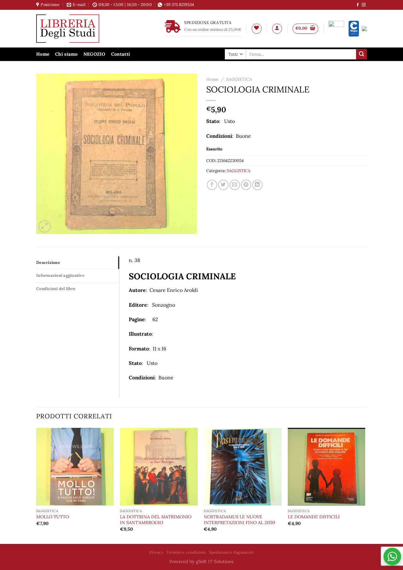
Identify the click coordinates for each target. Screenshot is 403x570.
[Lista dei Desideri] (257, 29)
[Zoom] (44, 226)
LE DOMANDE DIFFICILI (314, 517)
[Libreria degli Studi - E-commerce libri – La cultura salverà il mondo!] (75, 29)
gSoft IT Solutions (215, 561)
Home (42, 54)
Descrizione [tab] (48, 262)
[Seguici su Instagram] (364, 5)
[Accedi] (277, 29)
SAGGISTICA (239, 79)
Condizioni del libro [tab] (55, 288)
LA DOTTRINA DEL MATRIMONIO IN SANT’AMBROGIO (155, 520)
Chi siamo (66, 54)
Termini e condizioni (186, 552)
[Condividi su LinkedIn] (257, 185)
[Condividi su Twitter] (223, 185)
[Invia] (361, 54)
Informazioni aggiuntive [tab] (60, 275)
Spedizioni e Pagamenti (231, 552)
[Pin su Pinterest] (246, 185)
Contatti (120, 54)
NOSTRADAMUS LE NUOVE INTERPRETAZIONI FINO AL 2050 (239, 520)
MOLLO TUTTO (52, 517)
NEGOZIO (94, 54)
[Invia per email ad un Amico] (235, 185)
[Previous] (36, 485)
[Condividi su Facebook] (212, 185)
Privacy (156, 552)
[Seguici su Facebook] (358, 5)
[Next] (365, 485)
